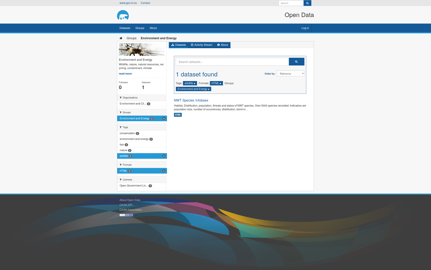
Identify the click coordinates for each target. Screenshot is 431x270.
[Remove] (194, 83)
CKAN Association (131, 210)
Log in (305, 28)
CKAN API (126, 205)
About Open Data (130, 200)
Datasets (125, 28)
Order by (270, 73)
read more (125, 73)
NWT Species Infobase (191, 100)
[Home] (121, 38)
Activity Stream (203, 45)
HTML (178, 114)
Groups (140, 28)
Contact (145, 3)
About (153, 28)
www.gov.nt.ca (128, 3)
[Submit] (307, 3)
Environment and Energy (159, 38)
